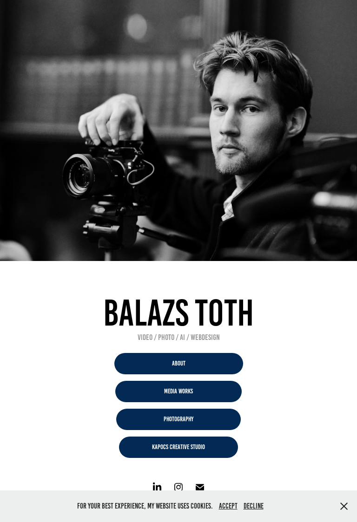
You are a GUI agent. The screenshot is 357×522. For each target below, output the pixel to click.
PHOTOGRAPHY (178, 419)
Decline (254, 506)
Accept (228, 506)
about (178, 363)
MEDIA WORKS (178, 391)
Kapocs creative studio (178, 447)
